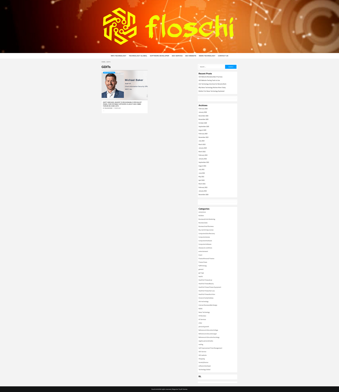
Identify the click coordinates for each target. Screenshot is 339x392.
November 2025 (203, 119)
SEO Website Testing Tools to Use (209, 80)
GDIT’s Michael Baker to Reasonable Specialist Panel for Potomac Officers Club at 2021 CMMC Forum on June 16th (122, 104)
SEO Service (177, 56)
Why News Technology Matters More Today (212, 87)
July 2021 (201, 169)
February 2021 (203, 187)
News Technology (207, 56)
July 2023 (201, 141)
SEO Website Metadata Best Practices (210, 77)
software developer (159, 56)
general (201, 269)
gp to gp (201, 273)
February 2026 (203, 109)
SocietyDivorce (203, 362)
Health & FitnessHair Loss (207, 291)
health (201, 276)
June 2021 (202, 173)
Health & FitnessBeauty (206, 284)
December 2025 (203, 116)
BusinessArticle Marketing (207, 219)
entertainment (203, 251)
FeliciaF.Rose (109, 108)
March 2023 (202, 144)
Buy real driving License (206, 230)
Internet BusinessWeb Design (208, 305)
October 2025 (203, 123)
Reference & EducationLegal (208, 334)
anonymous (202, 212)
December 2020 (203, 195)
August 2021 (202, 166)
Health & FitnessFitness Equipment (210, 287)
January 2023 (203, 148)
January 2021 (203, 191)
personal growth (204, 327)
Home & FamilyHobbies (206, 298)
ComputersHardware (205, 241)
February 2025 (203, 134)
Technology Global (138, 56)
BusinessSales (203, 223)
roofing (201, 344)
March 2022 (202, 152)
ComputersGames (204, 237)
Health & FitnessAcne (205, 280)
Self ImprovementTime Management (210, 348)
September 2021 (204, 162)
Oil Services (202, 319)
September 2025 (204, 126)
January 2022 (203, 159)
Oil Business (202, 316)
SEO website (190, 56)
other (200, 323)
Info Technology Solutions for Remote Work (212, 84)
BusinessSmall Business (206, 226)
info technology (118, 56)
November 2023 (203, 137)
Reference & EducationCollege (208, 330)
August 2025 (202, 130)
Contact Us (223, 56)
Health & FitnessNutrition (207, 294)
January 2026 (203, 112)
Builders (201, 216)
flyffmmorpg (203, 266)
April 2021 (202, 180)
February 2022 (203, 155)
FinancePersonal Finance (206, 259)
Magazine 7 (175, 389)
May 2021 (201, 177)
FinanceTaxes (203, 262)
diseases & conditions (205, 248)
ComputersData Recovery (207, 233)
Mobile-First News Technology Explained (211, 91)
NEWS (200, 309)
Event (200, 255)
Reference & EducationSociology (209, 337)
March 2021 (202, 184)
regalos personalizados (206, 341)
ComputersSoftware (205, 244)
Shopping (202, 359)
